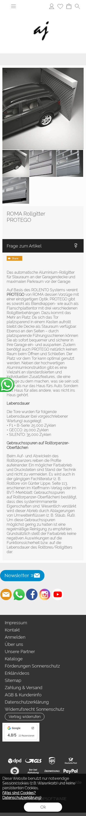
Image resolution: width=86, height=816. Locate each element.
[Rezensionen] (20, 725)
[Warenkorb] (69, 6)
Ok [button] (43, 807)
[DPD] (15, 760)
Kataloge (14, 658)
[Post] (71, 760)
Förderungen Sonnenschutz (32, 665)
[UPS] (52, 760)
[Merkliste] (60, 6)
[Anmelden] (51, 6)
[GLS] (33, 760)
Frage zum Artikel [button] (24, 245)
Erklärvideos (17, 673)
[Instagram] (45, 594)
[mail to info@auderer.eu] (6, 594)
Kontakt (12, 629)
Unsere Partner (20, 651)
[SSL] (15, 771)
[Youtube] (58, 594)
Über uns (14, 644)
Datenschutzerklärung (27, 702)
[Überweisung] (52, 771)
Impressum (16, 622)
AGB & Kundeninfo (23, 694)
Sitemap (13, 680)
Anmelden (15, 637)
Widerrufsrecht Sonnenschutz (34, 709)
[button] (13, 6)
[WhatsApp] (19, 594)
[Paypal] (71, 771)
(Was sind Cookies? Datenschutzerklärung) (21, 795)
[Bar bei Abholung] (33, 771)
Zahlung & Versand (23, 687)
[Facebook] (32, 594)
